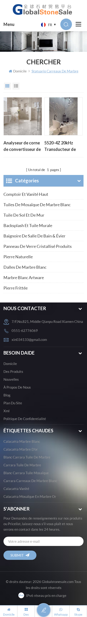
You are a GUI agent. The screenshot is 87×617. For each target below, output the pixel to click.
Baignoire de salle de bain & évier (34, 235)
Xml (6, 411)
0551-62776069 (25, 330)
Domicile (20, 71)
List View (16, 86)
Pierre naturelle (18, 256)
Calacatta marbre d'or (20, 449)
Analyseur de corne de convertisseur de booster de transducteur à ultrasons (22, 146)
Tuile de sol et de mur (23, 215)
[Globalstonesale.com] (43, 9)
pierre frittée (15, 287)
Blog (6, 395)
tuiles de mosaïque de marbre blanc (37, 204)
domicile (10, 363)
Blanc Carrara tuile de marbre (26, 457)
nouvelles (11, 379)
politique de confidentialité (24, 419)
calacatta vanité (16, 488)
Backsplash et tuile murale (27, 225)
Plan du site (12, 403)
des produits (13, 371)
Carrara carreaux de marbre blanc (30, 481)
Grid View (7, 86)
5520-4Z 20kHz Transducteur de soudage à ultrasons (63, 146)
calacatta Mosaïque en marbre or (29, 496)
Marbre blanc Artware (23, 277)
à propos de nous (17, 387)
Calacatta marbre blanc (21, 441)
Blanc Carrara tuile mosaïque (26, 473)
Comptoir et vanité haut (25, 194)
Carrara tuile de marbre (22, 465)
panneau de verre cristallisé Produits (37, 246)
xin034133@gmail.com (29, 339)
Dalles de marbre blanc (24, 267)
